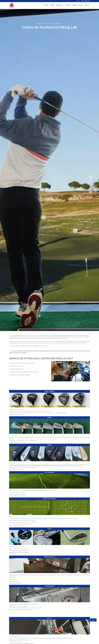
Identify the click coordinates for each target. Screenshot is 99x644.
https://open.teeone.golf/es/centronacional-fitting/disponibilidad (24, 390)
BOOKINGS (75, 5)
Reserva (93, 620)
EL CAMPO (52, 5)
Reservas (78, 1)
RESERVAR (11, 444)
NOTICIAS (81, 5)
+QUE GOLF (86, 5)
